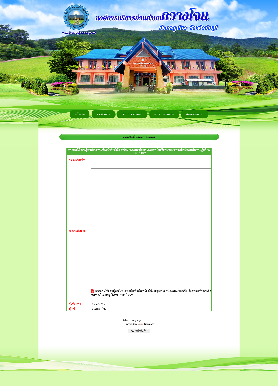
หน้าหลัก (80, 114)
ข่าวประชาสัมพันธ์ (132, 114)
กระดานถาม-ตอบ (164, 114)
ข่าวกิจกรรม (103, 114)
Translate (149, 323)
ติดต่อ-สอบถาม (194, 114)
